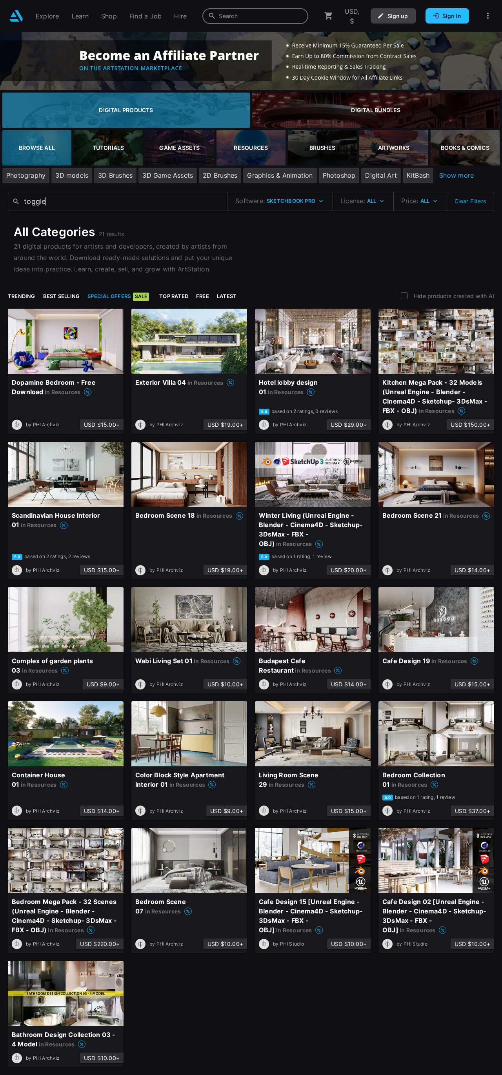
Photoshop (339, 175)
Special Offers (117, 296)
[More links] (488, 16)
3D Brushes (115, 175)
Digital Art (381, 175)
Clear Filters (470, 201)
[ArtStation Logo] (16, 16)
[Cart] (328, 16)
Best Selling (61, 296)
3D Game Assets (167, 175)
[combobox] (255, 16)
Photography (25, 175)
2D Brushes (220, 175)
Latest (226, 296)
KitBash (418, 175)
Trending (21, 296)
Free (202, 296)
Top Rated (173, 296)
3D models (71, 175)
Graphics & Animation (280, 175)
